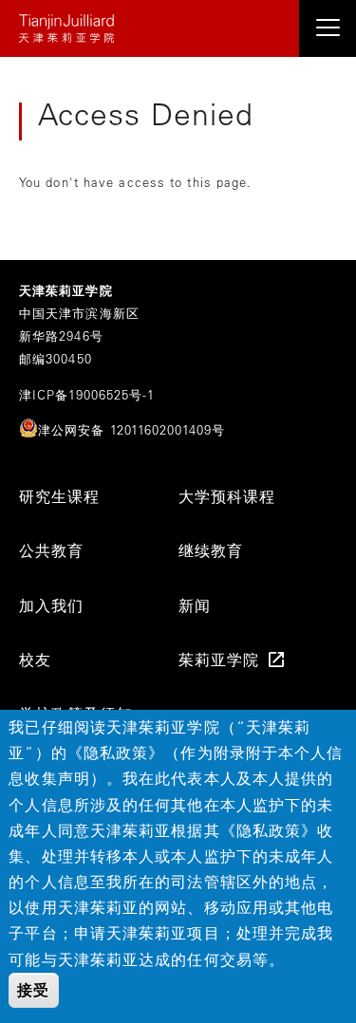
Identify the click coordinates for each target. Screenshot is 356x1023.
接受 (33, 990)
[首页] (178, 28)
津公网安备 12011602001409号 (131, 429)
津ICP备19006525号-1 (87, 394)
